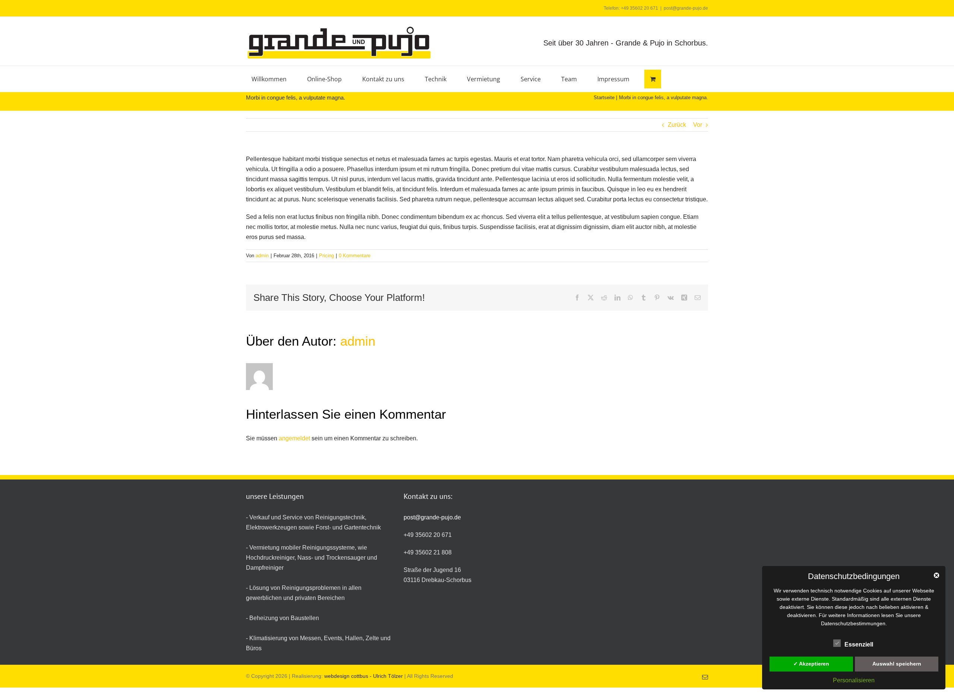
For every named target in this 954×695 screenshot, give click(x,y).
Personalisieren (854, 680)
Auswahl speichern (896, 664)
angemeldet (294, 438)
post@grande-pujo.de (686, 8)
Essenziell (858, 644)
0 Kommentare (354, 255)
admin (262, 255)
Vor (697, 125)
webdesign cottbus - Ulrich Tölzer (363, 676)
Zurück (677, 125)
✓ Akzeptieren (811, 664)
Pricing (326, 255)
